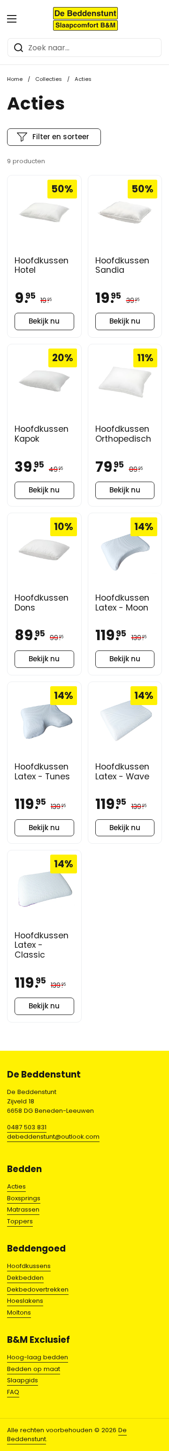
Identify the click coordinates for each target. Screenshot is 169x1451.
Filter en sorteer (60, 137)
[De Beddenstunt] (85, 19)
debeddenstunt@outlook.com (53, 1136)
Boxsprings (23, 1198)
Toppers (20, 1221)
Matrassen (23, 1209)
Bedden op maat (33, 1368)
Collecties (48, 79)
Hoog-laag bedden (37, 1357)
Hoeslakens (25, 1300)
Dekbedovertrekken (38, 1289)
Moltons (19, 1312)
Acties (16, 1186)
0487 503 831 (26, 1127)
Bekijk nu (44, 321)
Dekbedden (25, 1277)
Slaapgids (22, 1380)
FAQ (13, 1392)
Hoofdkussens (29, 1265)
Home (15, 79)
